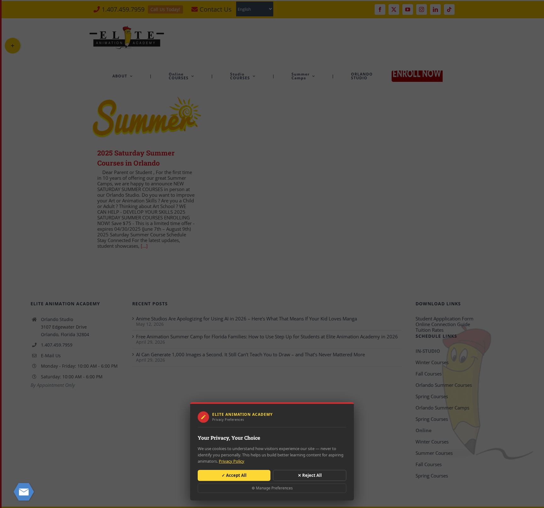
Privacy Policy (231, 461)
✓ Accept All (234, 475)
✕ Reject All (310, 475)
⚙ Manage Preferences (272, 488)
